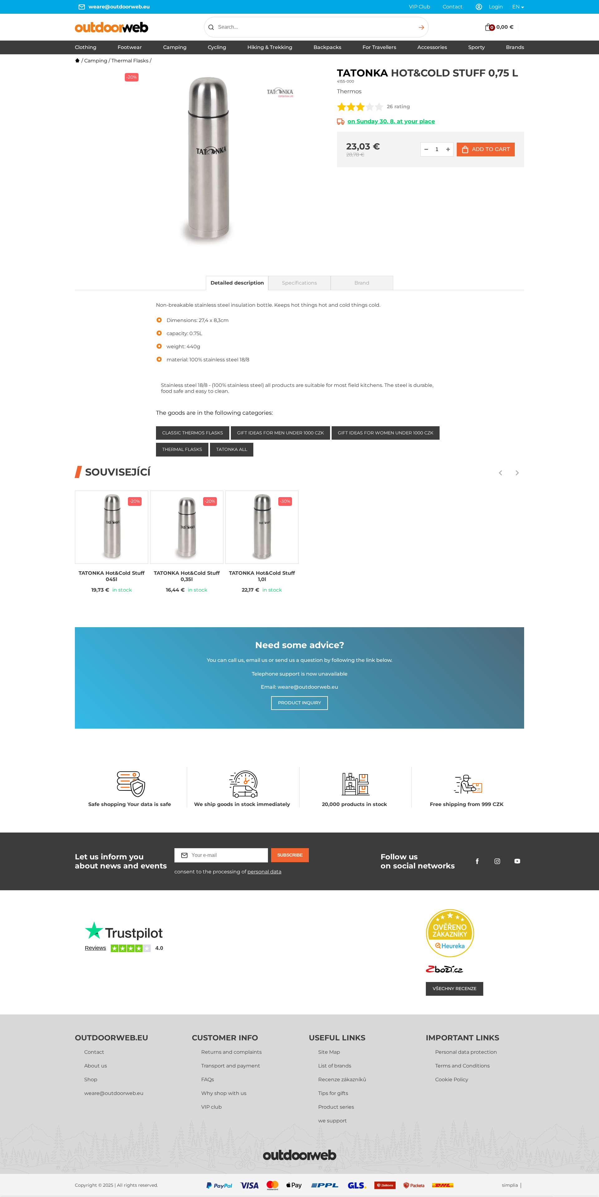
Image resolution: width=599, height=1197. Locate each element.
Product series (336, 1107)
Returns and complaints (231, 1052)
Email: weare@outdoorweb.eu (299, 687)
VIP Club (419, 7)
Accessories (432, 47)
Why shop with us (223, 1093)
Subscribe (290, 855)
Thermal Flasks (130, 61)
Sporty (476, 47)
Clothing (85, 47)
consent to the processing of (227, 872)
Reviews (95, 948)
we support (332, 1121)
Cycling (217, 47)
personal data (264, 872)
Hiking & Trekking (269, 47)
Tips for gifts (333, 1093)
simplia (510, 1185)
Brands (515, 47)
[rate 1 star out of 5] (341, 106)
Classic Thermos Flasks (192, 433)
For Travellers (379, 47)
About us (95, 1066)
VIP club (211, 1107)
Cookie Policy (451, 1079)
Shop (90, 1079)
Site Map (329, 1052)
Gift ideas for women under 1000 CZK (385, 433)
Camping (175, 47)
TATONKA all (231, 449)
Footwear (130, 47)
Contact (453, 7)
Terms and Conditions (462, 1066)
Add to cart (491, 149)
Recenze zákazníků (342, 1079)
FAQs (207, 1079)
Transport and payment (230, 1066)
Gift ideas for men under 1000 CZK (280, 433)
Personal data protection (466, 1052)
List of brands (334, 1066)
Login (496, 7)
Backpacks (327, 47)
